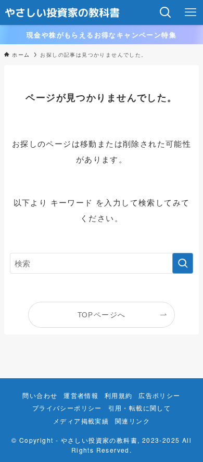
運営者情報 (81, 395)
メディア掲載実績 (81, 421)
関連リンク (132, 421)
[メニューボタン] (190, 12)
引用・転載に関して (139, 408)
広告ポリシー (159, 395)
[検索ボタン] (165, 12)
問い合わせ (39, 395)
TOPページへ (102, 314)
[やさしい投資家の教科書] (63, 12)
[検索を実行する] (182, 263)
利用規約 (119, 395)
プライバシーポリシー (67, 408)
